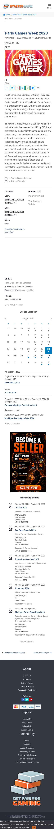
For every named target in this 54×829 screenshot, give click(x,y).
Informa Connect (30, 548)
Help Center (27, 723)
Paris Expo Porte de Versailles (18, 282)
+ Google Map (28, 290)
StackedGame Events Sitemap (27, 762)
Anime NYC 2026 (12, 383)
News (27, 741)
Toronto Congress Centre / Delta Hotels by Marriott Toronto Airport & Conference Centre (31, 618)
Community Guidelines (27, 690)
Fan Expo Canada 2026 (25, 530)
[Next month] (51, 318)
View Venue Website (14, 304)
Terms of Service (27, 687)
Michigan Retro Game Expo (34, 635)
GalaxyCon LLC (29, 577)
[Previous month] (5, 318)
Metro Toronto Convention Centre (29, 534)
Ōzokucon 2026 (22, 588)
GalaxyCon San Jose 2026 (27, 559)
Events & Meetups (27, 748)
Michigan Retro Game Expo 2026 (19, 418)
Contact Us (27, 719)
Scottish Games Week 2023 (14, 652)
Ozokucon (27, 604)
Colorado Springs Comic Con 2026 (21, 405)
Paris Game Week (36, 195)
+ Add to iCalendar (17, 181)
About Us (27, 676)
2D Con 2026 (10, 392)
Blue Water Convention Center (27, 592)
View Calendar (12, 423)
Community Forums (27, 752)
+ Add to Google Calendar (20, 178)
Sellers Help (27, 726)
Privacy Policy (27, 683)
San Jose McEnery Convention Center (30, 563)
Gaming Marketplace (27, 759)
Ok (34, 827)
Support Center (27, 730)
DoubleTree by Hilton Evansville (27, 512)
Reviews (27, 744)
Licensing (27, 679)
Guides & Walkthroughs (27, 755)
